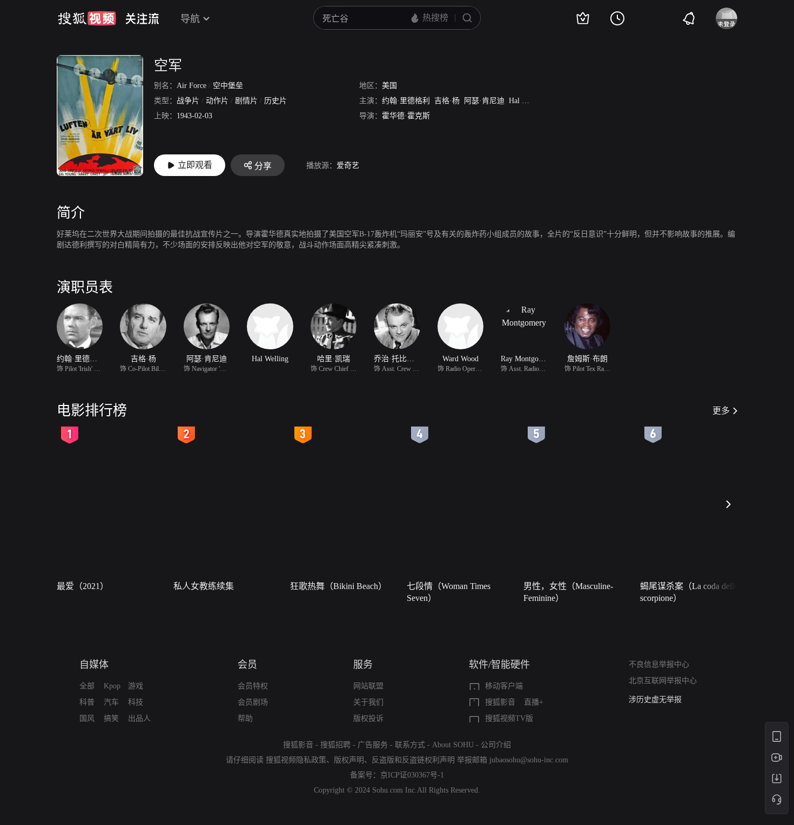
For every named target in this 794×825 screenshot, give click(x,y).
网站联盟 (368, 686)
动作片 (217, 101)
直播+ (533, 702)
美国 (389, 86)
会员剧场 (253, 702)
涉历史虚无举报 (655, 699)
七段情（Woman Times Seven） (448, 592)
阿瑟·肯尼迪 (484, 101)
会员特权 (253, 686)
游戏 (135, 686)
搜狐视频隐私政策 (296, 760)
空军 (168, 65)
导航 (190, 19)
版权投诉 (368, 718)
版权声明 (349, 760)
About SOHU (453, 745)
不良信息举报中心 (659, 664)
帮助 (245, 718)
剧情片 (246, 101)
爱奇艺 (348, 165)
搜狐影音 (500, 702)
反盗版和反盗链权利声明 (413, 760)
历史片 (275, 101)
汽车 (111, 702)
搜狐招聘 (335, 745)
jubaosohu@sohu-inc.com (528, 760)
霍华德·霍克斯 (406, 116)
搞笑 (111, 718)
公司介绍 (496, 745)
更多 (721, 410)
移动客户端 (504, 686)
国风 (87, 718)
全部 (87, 686)
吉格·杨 (447, 101)
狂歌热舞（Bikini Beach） (338, 586)
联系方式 (410, 745)
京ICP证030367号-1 (412, 775)
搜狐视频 (87, 18)
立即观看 (195, 165)
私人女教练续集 (203, 586)
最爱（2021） (83, 586)
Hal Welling (527, 101)
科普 (87, 702)
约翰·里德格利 (406, 101)
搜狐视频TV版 (509, 718)
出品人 (139, 718)
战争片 (188, 101)
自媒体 (94, 664)
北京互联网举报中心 (663, 681)
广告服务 (373, 745)
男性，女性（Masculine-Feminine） (568, 592)
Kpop (112, 686)
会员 (247, 664)
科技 (135, 702)
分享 (263, 166)
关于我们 (368, 702)
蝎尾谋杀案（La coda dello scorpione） (689, 592)
